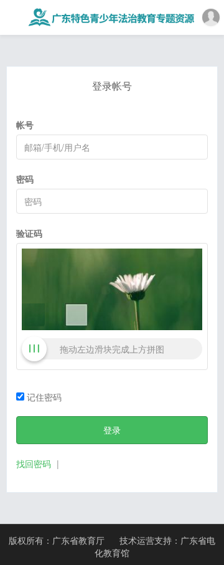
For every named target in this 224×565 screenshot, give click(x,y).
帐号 (25, 124)
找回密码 (33, 463)
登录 (112, 430)
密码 (25, 179)
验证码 (29, 233)
